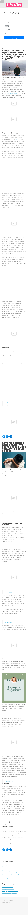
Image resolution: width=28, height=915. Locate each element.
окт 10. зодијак (8, 622)
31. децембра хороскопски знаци (10, 891)
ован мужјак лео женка (7, 887)
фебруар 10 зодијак (8, 592)
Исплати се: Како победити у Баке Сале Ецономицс (14, 874)
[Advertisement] (14, 176)
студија (10, 511)
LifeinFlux (14, 5)
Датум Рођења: (7, 22)
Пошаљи (14, 38)
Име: (5, 16)
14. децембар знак (8, 781)
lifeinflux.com (8, 902)
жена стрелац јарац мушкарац (9, 893)
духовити (17, 139)
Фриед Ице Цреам (6, 865)
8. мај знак (6, 402)
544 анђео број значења (8, 889)
